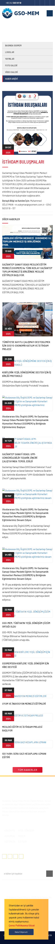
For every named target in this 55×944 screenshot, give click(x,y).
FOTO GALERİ (11, 65)
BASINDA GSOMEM (13, 45)
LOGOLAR (9, 52)
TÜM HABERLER (27, 769)
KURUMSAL (9, 836)
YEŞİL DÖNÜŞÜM (26, 830)
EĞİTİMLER (9, 841)
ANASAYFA (9, 830)
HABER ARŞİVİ (11, 78)
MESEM (21, 836)
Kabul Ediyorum (21, 932)
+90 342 (13, 2)
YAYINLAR (9, 58)
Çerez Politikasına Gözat (22, 925)
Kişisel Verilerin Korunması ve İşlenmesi (21, 884)
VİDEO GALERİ (11, 72)
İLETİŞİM (22, 841)
